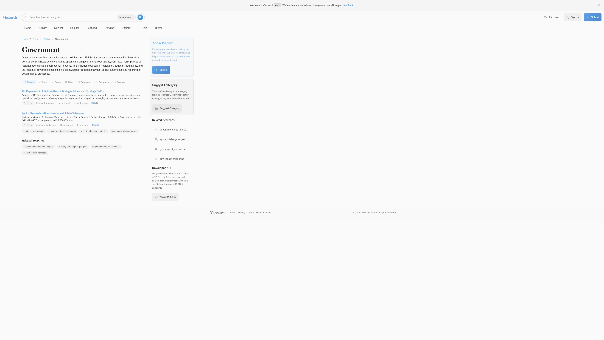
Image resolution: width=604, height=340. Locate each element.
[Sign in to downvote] (31, 103)
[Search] (140, 17)
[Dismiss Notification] (598, 5)
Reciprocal (104, 82)
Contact (267, 212)
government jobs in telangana (62, 131)
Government (64, 103)
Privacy (241, 212)
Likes (70, 82)
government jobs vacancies (124, 131)
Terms (251, 212)
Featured (121, 82)
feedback (348, 5)
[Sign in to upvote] (25, 103)
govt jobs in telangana (34, 131)
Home (25, 39)
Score (58, 82)
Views (44, 82)
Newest (30, 82)
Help (258, 212)
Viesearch (10, 17)
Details (94, 103)
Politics (46, 39)
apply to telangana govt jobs (93, 131)
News (35, 39)
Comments (86, 82)
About (232, 212)
